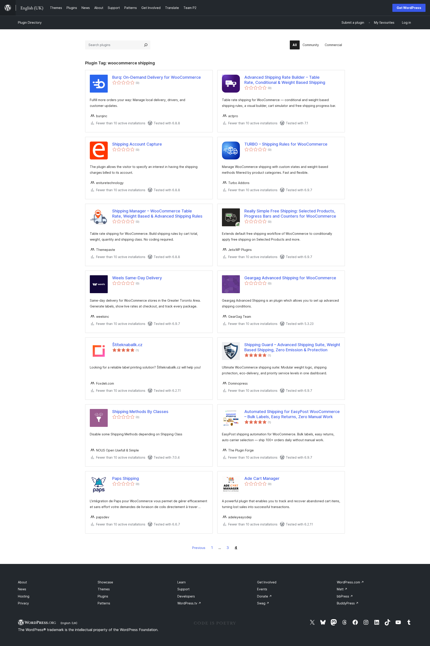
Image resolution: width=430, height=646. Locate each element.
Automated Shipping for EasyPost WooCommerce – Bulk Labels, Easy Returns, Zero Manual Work (292, 414)
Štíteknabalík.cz (127, 344)
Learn (181, 582)
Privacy (23, 603)
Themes (104, 589)
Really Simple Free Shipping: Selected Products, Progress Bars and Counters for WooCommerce (290, 213)
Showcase (105, 582)
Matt (342, 589)
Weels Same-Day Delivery (137, 277)
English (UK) (69, 623)
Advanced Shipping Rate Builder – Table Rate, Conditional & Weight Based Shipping (284, 80)
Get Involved (266, 582)
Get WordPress (409, 8)
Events (262, 589)
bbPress (345, 596)
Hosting (23, 596)
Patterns (104, 603)
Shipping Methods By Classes (140, 411)
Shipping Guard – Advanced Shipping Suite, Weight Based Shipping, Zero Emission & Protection (292, 347)
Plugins (103, 596)
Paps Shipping (125, 478)
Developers (186, 596)
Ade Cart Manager (262, 478)
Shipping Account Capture (137, 144)
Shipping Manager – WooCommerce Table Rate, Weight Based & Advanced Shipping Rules (157, 213)
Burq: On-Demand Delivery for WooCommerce (156, 77)
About (22, 582)
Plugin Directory (30, 22)
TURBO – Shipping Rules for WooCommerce (285, 144)
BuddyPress (348, 603)
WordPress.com (350, 582)
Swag (263, 603)
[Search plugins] (145, 44)
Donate (264, 596)
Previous (198, 548)
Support (183, 589)
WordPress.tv (189, 603)
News (22, 589)
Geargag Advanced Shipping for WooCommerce (290, 277)
